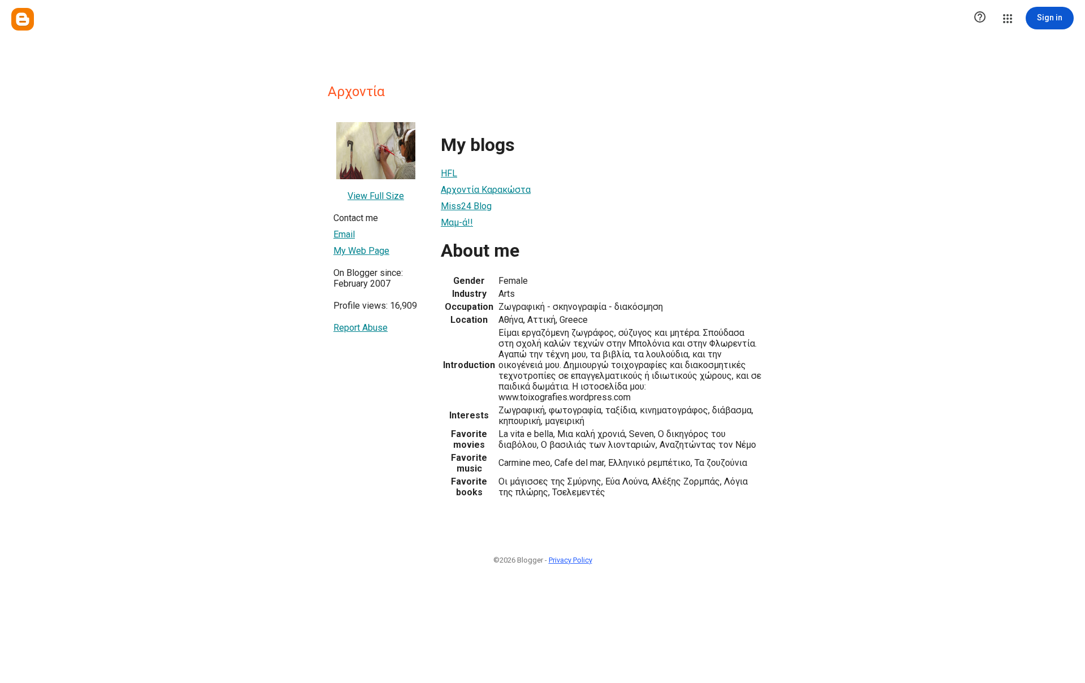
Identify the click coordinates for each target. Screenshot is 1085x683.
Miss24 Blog (466, 206)
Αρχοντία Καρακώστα (486, 189)
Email (344, 234)
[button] (979, 18)
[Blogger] (22, 19)
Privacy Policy (570, 560)
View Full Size (376, 196)
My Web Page (361, 250)
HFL (449, 173)
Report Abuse (360, 327)
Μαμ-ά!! (457, 222)
